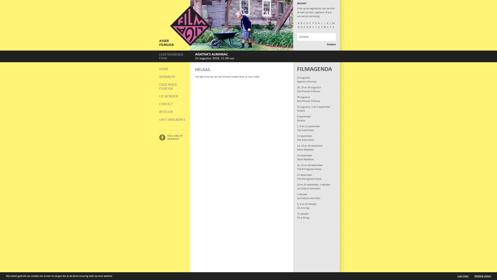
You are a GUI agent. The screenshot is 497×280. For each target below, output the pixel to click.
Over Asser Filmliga (168, 86)
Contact (166, 104)
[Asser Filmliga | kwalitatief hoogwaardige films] (190, 45)
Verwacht (167, 77)
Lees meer (463, 276)
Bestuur (166, 112)
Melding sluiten (482, 276)
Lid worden (168, 96)
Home (163, 69)
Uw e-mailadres (172, 120)
